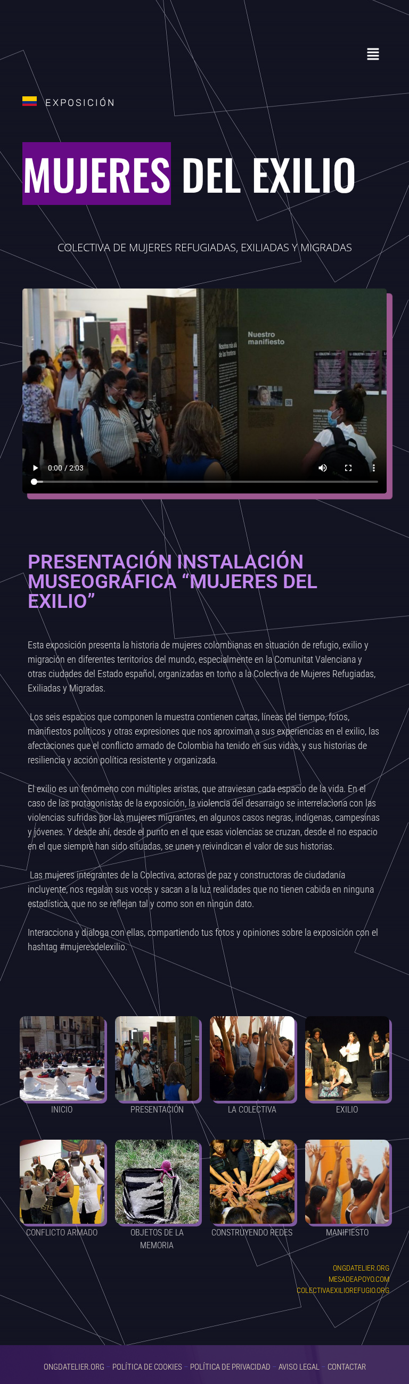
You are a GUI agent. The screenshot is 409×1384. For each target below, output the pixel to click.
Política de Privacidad (230, 1367)
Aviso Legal (299, 1367)
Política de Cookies (147, 1367)
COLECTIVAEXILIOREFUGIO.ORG (343, 1290)
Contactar (347, 1367)
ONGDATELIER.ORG (361, 1268)
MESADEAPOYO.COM (359, 1279)
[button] (373, 55)
